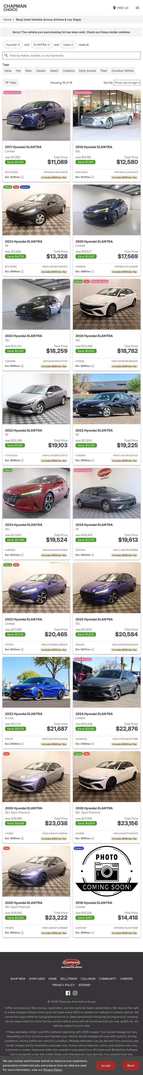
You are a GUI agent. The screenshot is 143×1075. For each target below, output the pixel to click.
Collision (88, 978)
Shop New (17, 978)
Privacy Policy (63, 985)
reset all (84, 44)
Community (107, 978)
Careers (126, 978)
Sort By (108, 82)
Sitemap (84, 985)
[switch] (137, 8)
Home (7, 19)
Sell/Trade (68, 978)
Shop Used (37, 978)
